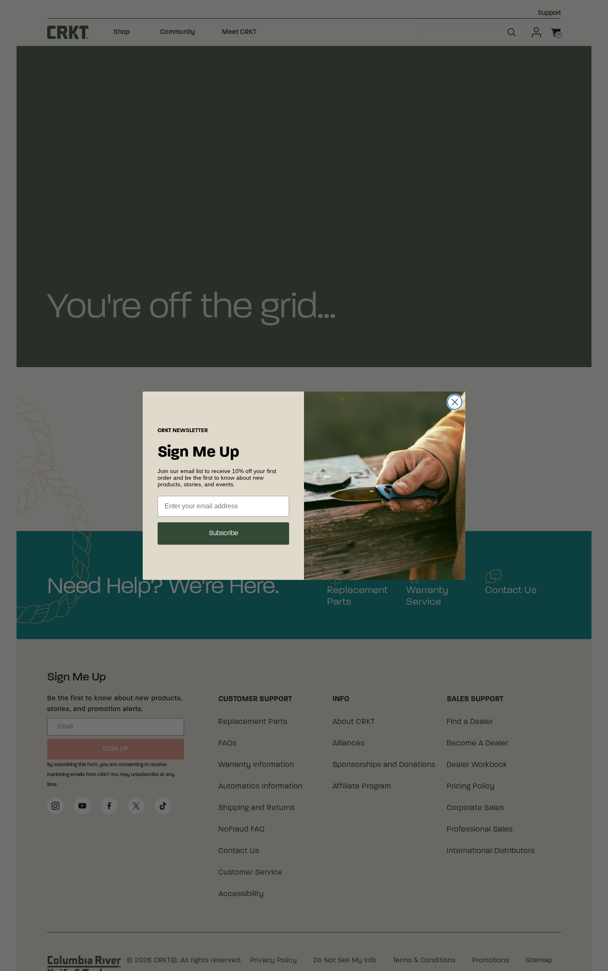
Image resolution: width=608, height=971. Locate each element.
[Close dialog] (455, 402)
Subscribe (223, 533)
